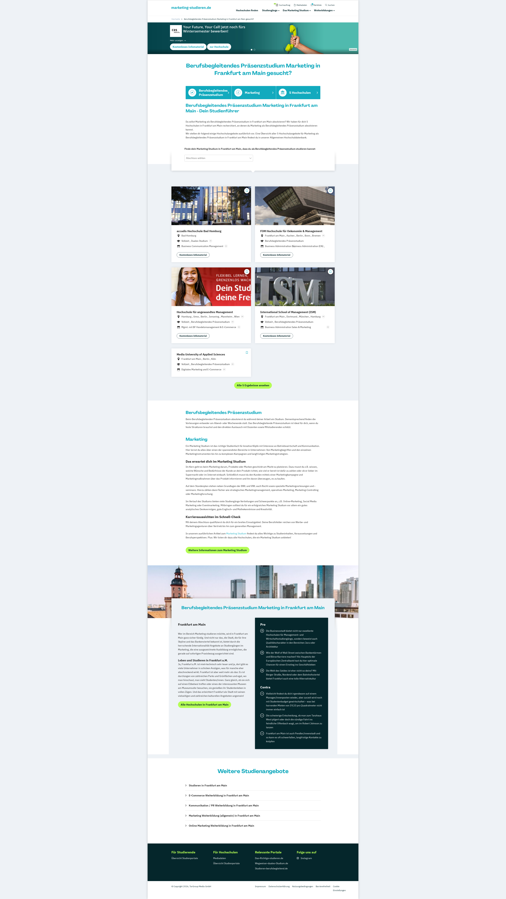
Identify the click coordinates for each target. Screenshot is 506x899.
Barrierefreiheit (323, 886)
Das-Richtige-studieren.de (269, 858)
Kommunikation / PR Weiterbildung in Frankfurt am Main (224, 805)
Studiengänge (270, 10)
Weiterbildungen (323, 10)
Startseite (175, 19)
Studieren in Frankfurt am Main (208, 785)
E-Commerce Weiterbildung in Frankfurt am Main (219, 795)
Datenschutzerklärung (279, 886)
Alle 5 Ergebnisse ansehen (253, 385)
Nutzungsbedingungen (302, 886)
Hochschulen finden (247, 10)
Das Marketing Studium (296, 10)
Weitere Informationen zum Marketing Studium (217, 550)
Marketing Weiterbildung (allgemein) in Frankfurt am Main (224, 815)
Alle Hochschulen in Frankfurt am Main (204, 704)
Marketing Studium (236, 533)
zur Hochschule (219, 47)
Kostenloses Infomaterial (188, 47)
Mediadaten (219, 858)
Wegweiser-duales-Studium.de (271, 863)
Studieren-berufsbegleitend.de (271, 868)
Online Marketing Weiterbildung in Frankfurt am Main (221, 825)
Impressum (260, 886)
